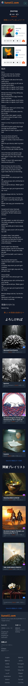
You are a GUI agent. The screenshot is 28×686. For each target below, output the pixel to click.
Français (7, 670)
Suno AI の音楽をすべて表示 (14, 461)
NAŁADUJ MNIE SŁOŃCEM (11, 498)
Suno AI (14, 16)
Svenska (7, 682)
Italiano (7, 679)
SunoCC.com (8, 615)
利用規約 (3, 649)
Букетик (6, 383)
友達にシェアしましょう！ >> (14, 20)
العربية (7, 673)
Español (7, 667)
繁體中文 (7, 661)
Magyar (20, 673)
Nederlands (7, 676)
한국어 (21, 661)
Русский (20, 679)
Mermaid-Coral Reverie (11, 350)
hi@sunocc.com (19, 630)
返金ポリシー (5, 650)
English (7, 657)
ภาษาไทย (20, 682)
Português (21, 664)
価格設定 (17, 628)
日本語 (7, 664)
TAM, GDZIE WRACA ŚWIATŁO (12, 567)
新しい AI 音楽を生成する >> (14, 312)
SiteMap (17, 632)
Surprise (6, 454)
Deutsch (20, 667)
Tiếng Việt (21, 670)
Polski (20, 676)
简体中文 (20, 657)
